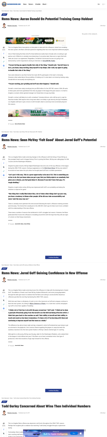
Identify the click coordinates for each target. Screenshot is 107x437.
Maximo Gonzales (12, 25)
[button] (98, 4)
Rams (23, 124)
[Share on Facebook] (4, 54)
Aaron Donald (18, 124)
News (4, 14)
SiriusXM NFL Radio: (49, 61)
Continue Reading (53, 257)
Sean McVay (27, 224)
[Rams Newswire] (11, 4)
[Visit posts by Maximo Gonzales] (4, 25)
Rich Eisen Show (49, 168)
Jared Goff (17, 224)
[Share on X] (4, 58)
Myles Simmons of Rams (38, 303)
